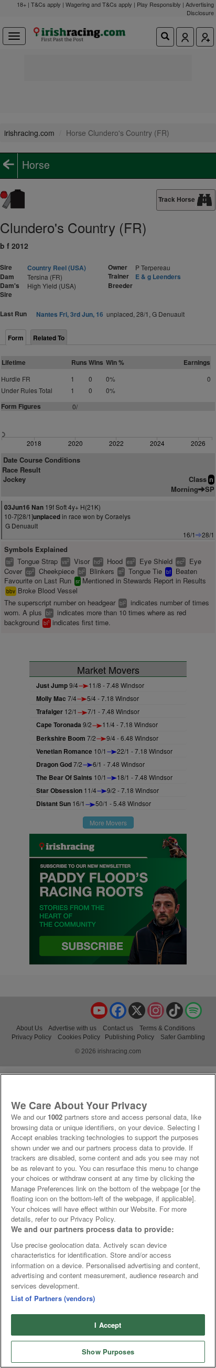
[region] (108, 1221)
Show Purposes (108, 1351)
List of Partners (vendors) (53, 1298)
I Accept (107, 1325)
